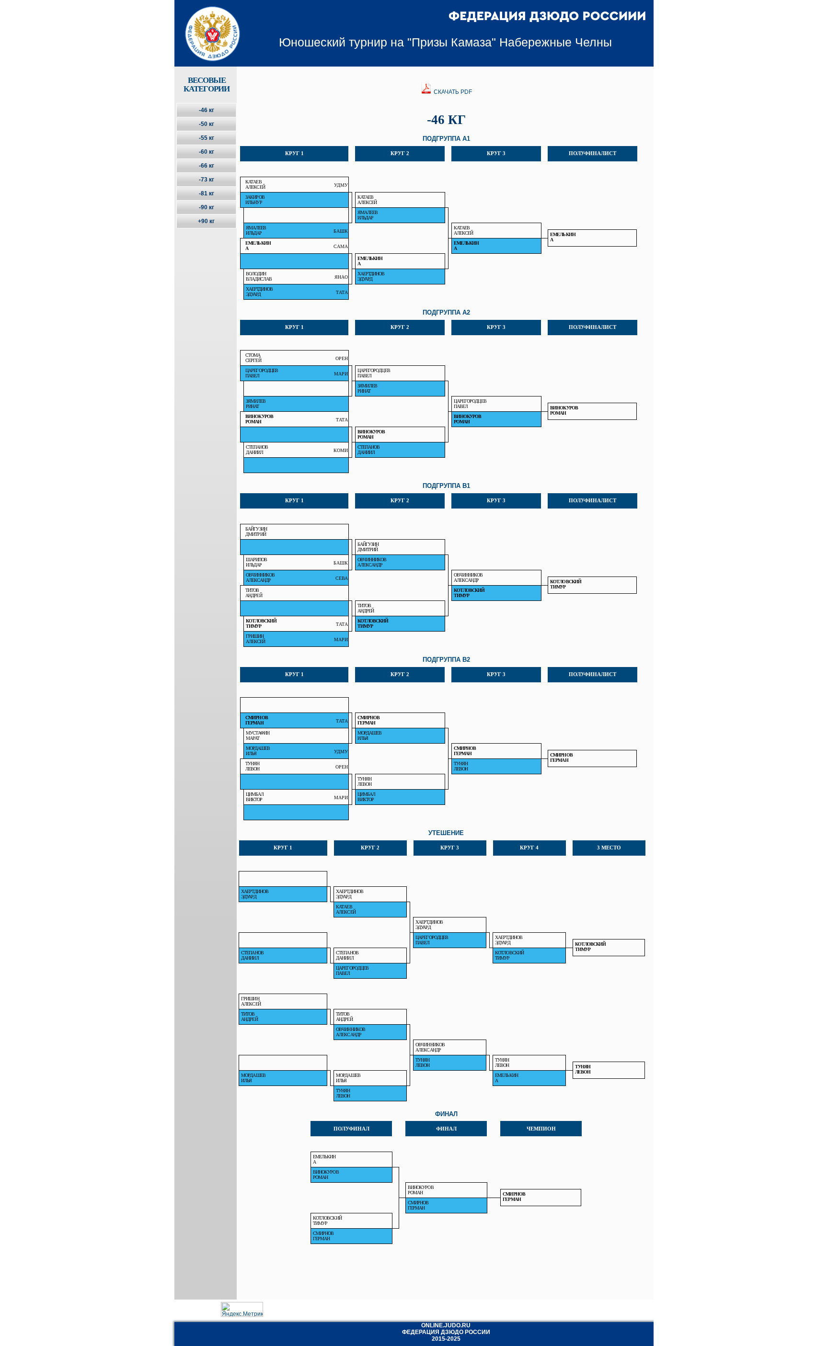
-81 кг (206, 193)
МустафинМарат (258, 735)
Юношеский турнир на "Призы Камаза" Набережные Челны (445, 42)
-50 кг (206, 124)
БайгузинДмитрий (256, 531)
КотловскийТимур (565, 584)
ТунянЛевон (252, 766)
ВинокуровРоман (564, 410)
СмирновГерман (256, 720)
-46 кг (206, 110)
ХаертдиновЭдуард (371, 276)
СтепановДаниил (257, 449)
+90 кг (206, 221)
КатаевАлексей (255, 184)
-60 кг (206, 151)
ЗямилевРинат (367, 388)
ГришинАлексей (255, 638)
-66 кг (206, 165)
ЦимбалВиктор (255, 797)
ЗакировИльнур (254, 199)
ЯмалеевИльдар (367, 215)
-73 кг (206, 179)
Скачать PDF (452, 92)
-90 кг (206, 207)
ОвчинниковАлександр (372, 562)
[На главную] (206, 25)
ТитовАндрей (253, 593)
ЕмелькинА (562, 237)
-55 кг (206, 138)
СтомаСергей (253, 357)
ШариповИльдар (256, 562)
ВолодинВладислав (259, 276)
